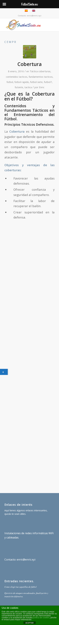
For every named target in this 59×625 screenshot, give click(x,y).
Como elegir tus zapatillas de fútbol (20, 586)
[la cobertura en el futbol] (29, 51)
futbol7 (48, 82)
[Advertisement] (29, 347)
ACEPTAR (29, 623)
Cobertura (29, 64)
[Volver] (3, 372)
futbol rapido (21, 82)
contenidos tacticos (16, 76)
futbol (10, 82)
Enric (41, 87)
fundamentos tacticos (41, 76)
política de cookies (41, 617)
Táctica (34, 71)
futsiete (19, 87)
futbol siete (36, 82)
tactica (28, 87)
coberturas (44, 71)
